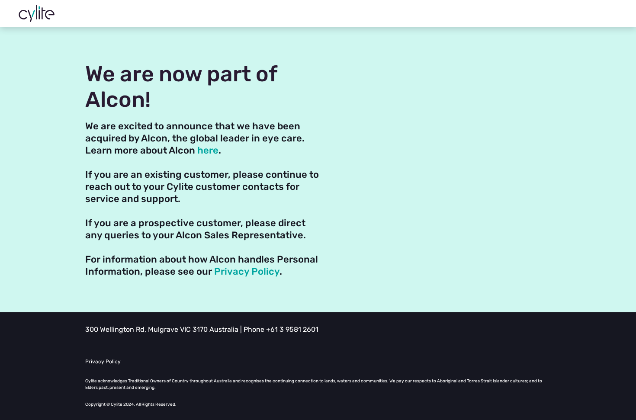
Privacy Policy (246, 271)
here (207, 150)
